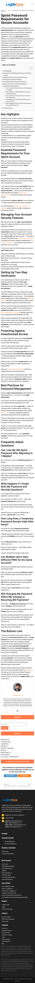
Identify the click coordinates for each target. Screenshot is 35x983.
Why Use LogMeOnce (7, 888)
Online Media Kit (6, 941)
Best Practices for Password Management (15, 84)
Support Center (5, 904)
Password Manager (7, 748)
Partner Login (5, 921)
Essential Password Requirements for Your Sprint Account (17, 74)
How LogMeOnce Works (8, 886)
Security (3, 750)
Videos (3, 907)
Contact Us (4, 928)
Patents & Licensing (7, 935)
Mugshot (4, 870)
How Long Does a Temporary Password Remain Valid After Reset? (18, 96)
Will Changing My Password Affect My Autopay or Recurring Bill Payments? (18, 104)
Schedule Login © (6, 875)
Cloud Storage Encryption (8, 866)
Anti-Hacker (5, 864)
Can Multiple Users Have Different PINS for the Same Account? (18, 100)
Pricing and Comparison (10, 843)
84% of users (5, 413)
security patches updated (15, 369)
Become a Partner (6, 917)
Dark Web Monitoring (7, 879)
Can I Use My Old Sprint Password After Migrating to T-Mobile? (19, 89)
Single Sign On (5, 752)
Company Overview (6, 930)
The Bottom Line (8, 108)
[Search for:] (14, 724)
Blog (3, 943)
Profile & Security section (26, 238)
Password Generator (7, 909)
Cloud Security (6, 742)
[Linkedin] (17, 711)
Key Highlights (7, 71)
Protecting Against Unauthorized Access (14, 81)
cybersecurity (8, 10)
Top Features (5, 851)
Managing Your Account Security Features (15, 77)
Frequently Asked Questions (11, 86)
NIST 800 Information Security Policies (11, 895)
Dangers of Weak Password (9, 893)
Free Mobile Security (7, 868)
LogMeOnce (29, 670)
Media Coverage (6, 939)
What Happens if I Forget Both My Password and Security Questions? (18, 92)
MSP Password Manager (8, 919)
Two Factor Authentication (10, 757)
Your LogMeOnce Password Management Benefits (14, 897)
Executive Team (6, 932)
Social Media (5, 754)
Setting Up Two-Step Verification (12, 79)
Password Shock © (7, 872)
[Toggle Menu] (32, 4)
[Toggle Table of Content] (30, 68)
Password (4, 746)
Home (2, 10)
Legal (3, 937)
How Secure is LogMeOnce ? (9, 890)
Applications (5, 739)
